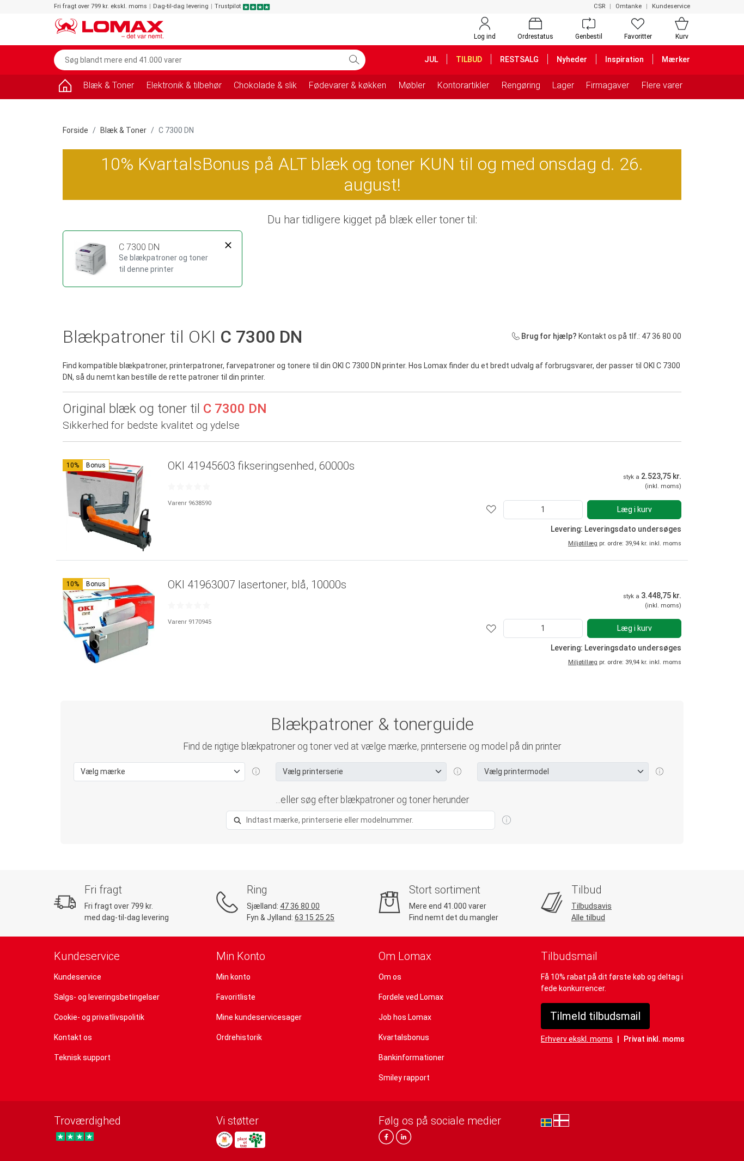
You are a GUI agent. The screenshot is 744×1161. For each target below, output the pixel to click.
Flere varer (662, 85)
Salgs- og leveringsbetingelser (107, 997)
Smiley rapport (404, 1077)
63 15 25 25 (314, 917)
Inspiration (624, 59)
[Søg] (354, 60)
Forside (75, 130)
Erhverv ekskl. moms (577, 1039)
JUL (431, 59)
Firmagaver (607, 85)
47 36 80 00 (300, 906)
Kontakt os (73, 1037)
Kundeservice (671, 6)
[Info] (506, 820)
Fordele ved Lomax (411, 997)
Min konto (233, 976)
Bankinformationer (411, 1057)
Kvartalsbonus (404, 1037)
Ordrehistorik (239, 1037)
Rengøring (521, 85)
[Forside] (64, 87)
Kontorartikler (463, 85)
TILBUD (469, 59)
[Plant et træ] (250, 1140)
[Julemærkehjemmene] (224, 1140)
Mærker (676, 59)
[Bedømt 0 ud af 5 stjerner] (189, 486)
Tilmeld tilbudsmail (595, 1016)
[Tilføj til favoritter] (491, 509)
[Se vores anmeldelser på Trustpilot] (75, 1137)
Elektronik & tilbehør (184, 85)
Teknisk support (82, 1057)
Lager (563, 85)
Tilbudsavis (591, 906)
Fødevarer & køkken (347, 85)
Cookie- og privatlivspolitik (99, 1017)
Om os (390, 976)
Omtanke (628, 6)
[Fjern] (228, 245)
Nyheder (572, 59)
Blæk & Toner (108, 85)
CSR (599, 6)
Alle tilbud (588, 917)
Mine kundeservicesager (259, 1017)
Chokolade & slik (265, 85)
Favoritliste (235, 997)
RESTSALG (519, 59)
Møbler (412, 85)
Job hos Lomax (405, 1017)
